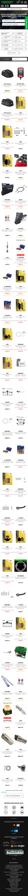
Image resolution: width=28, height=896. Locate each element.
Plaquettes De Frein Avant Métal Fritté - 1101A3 (7, 462)
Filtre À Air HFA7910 (7, 721)
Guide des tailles (14, 876)
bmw (21, 11)
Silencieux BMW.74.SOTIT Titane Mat (20, 751)
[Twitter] (6, 812)
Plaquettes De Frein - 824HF (7, 346)
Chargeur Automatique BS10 (20, 86)
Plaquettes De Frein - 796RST (7, 375)
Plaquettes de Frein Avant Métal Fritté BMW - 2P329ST (7, 636)
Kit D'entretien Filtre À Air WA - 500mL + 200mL (7, 230)
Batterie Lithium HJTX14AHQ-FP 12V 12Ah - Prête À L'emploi (20, 665)
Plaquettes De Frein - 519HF (21, 549)
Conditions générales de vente (14, 866)
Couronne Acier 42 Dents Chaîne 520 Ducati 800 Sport (7, 781)
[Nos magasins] (25, 2)
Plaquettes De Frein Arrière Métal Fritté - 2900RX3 (7, 289)
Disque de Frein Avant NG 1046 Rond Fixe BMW (20, 578)
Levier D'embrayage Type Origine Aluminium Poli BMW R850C (7, 665)
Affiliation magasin (14, 881)
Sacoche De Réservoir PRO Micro (7, 86)
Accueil (3, 11)
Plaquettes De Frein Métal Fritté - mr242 (7, 317)
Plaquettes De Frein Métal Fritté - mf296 (20, 462)
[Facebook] (6, 807)
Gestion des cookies (14, 890)
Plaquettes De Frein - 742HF (21, 317)
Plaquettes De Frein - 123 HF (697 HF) (21, 144)
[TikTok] (14, 812)
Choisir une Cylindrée (10, 24)
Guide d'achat (14, 877)
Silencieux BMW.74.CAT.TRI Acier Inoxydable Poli (20, 723)
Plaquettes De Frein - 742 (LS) (21, 115)
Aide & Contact (14, 886)
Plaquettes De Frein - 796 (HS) (7, 144)
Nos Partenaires (14, 884)
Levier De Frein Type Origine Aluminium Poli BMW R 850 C (20, 405)
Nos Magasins (14, 873)
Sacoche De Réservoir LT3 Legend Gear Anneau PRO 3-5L (7, 115)
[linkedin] (22, 812)
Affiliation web (14, 883)
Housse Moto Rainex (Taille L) (21, 230)
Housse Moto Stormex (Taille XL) (7, 201)
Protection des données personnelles (14, 872)
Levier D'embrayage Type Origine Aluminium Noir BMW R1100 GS (20, 607)
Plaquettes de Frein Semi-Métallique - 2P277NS (20, 433)
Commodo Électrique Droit (20, 780)
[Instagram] (14, 807)
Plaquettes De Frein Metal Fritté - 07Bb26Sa (7, 607)
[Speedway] (7, 2)
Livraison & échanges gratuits (14, 865)
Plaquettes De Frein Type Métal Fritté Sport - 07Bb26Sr (7, 520)
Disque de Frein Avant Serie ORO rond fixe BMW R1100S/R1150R (7, 433)
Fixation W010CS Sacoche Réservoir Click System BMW (20, 202)
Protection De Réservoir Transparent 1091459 (7, 693)
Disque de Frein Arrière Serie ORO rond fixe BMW (20, 347)
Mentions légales (14, 869)
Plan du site (14, 887)
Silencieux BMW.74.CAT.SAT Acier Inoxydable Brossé (7, 752)
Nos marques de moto (12, 11)
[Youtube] (22, 807)
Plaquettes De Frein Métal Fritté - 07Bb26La (20, 375)
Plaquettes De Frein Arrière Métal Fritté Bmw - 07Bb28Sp (20, 491)
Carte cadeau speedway (14, 880)
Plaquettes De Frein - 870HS (7, 491)
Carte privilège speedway (14, 879)
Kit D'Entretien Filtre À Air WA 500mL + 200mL (21, 693)
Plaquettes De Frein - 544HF (7, 549)
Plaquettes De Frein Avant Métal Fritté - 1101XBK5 (20, 260)
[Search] (25, 6)
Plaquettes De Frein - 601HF (21, 288)
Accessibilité (14, 870)
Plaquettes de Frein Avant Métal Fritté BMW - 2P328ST (7, 405)
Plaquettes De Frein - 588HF (7, 172)
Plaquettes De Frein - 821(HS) (21, 635)
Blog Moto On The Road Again (14, 874)
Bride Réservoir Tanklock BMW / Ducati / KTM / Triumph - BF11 (21, 173)
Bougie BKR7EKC (7, 258)
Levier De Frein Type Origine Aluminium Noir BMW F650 (20, 520)
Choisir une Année (9, 20)
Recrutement (14, 891)
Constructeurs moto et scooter (14, 888)
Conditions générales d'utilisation (14, 868)
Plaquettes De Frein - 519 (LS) (7, 578)
